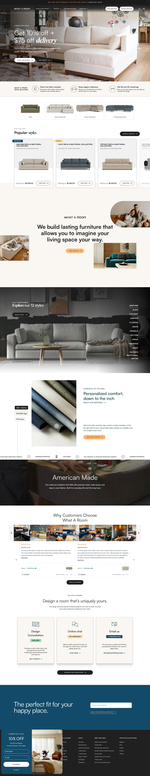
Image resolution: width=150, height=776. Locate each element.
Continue (16, 764)
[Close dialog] (60, 732)
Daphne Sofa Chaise (101, 742)
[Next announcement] (146, 2)
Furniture (82, 8)
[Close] (149, 1)
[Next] (146, 163)
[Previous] (16, 559)
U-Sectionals (82, 753)
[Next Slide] (138, 533)
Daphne (121, 742)
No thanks (16, 770)
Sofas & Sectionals (42, 8)
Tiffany (121, 753)
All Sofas (81, 742)
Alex (120, 745)
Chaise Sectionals (83, 748)
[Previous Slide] (11, 533)
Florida (121, 750)
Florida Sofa (98, 753)
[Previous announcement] (3, 2)
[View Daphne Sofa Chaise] (69, 568)
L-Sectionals (82, 750)
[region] (75, 533)
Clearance (81, 762)
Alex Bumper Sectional (102, 748)
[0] (144, 9)
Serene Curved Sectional (102, 762)
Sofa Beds (81, 759)
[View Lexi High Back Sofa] (125, 568)
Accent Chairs (82, 756)
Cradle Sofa (98, 745)
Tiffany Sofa (98, 759)
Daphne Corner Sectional (102, 756)
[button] (24, 60)
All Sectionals (82, 745)
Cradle (121, 748)
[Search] (140, 9)
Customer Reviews (70, 8)
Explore (56, 8)
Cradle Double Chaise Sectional (104, 750)
